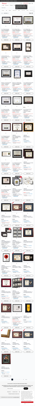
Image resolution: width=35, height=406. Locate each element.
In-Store (3, 10)
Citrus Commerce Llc (15, 140)
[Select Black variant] (24, 107)
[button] (27, 403)
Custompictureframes (15, 221)
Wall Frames (3, 7)
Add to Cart (6, 39)
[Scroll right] (34, 10)
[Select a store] (29, 3)
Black (19, 10)
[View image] (16, 79)
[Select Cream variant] (25, 107)
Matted (10, 10)
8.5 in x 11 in (32, 10)
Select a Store (8, 88)
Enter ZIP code (4, 37)
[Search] (21, 3)
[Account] (30, 3)
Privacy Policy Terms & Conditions (26, 400)
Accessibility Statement (16, 397)
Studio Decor (14, 10)
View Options (28, 120)
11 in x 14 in (23, 10)
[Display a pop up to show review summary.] (8, 31)
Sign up (26, 388)
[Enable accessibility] (33, 404)
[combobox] (14, 3)
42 (23, 379)
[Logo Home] (4, 3)
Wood (27, 10)
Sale (6, 10)
